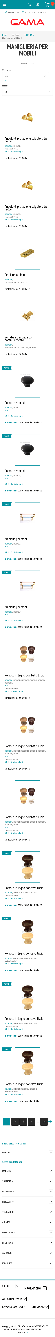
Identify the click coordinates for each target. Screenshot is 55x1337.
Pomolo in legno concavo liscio (24, 887)
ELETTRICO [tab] (7, 1242)
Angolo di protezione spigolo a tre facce (26, 139)
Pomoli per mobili (15, 402)
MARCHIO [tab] (6, 1152)
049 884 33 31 (13, 12)
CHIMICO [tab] (6, 1222)
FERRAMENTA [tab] (8, 1191)
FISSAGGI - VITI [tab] (9, 1201)
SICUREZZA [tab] (7, 1181)
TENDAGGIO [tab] (7, 1211)
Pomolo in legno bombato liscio (24, 675)
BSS (27, 1332)
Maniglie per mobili (16, 539)
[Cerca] (29, 4)
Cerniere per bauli (15, 274)
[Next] (50, 1122)
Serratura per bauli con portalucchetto (19, 338)
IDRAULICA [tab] (7, 1263)
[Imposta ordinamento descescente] (6, 81)
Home (4, 35)
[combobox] (25, 76)
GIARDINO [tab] (6, 1253)
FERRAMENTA (29, 35)
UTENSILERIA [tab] (8, 1232)
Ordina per (6, 70)
